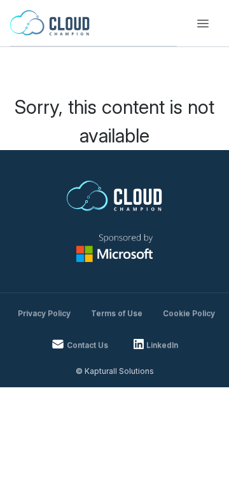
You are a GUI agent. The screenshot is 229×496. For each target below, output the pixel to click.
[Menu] (203, 23)
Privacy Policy (44, 313)
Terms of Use (116, 313)
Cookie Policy (189, 313)
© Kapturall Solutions (115, 371)
